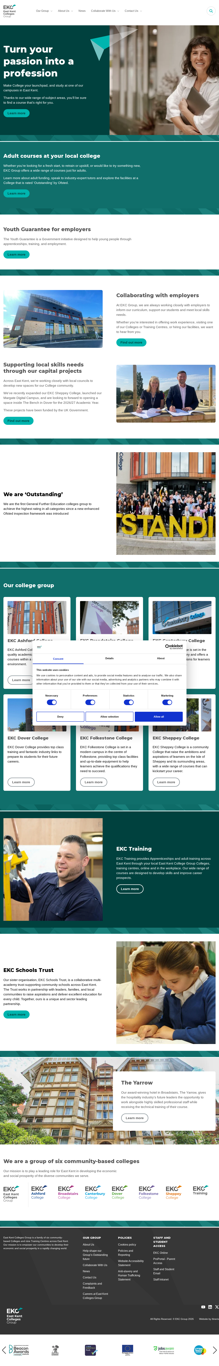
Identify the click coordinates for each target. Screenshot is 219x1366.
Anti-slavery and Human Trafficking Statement (129, 1275)
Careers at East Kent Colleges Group (95, 1295)
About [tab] (161, 658)
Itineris (215, 1319)
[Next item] (215, 1350)
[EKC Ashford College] (42, 1194)
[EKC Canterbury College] (96, 1194)
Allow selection (109, 716)
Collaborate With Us (103, 10)
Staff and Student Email (163, 1271)
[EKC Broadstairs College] (69, 1194)
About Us (63, 10)
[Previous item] (4, 1350)
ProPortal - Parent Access (164, 1261)
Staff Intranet (161, 1279)
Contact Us (131, 10)
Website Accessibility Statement (131, 1263)
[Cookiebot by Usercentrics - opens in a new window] (168, 646)
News (82, 10)
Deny (60, 716)
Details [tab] (109, 658)
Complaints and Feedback (92, 1285)
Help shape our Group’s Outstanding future (95, 1254)
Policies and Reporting (125, 1252)
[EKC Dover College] (123, 1194)
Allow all (159, 716)
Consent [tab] (58, 658)
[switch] (90, 702)
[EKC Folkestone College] (150, 1194)
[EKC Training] (204, 1194)
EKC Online (160, 1252)
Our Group (42, 10)
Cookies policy (127, 1244)
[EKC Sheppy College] (177, 1194)
